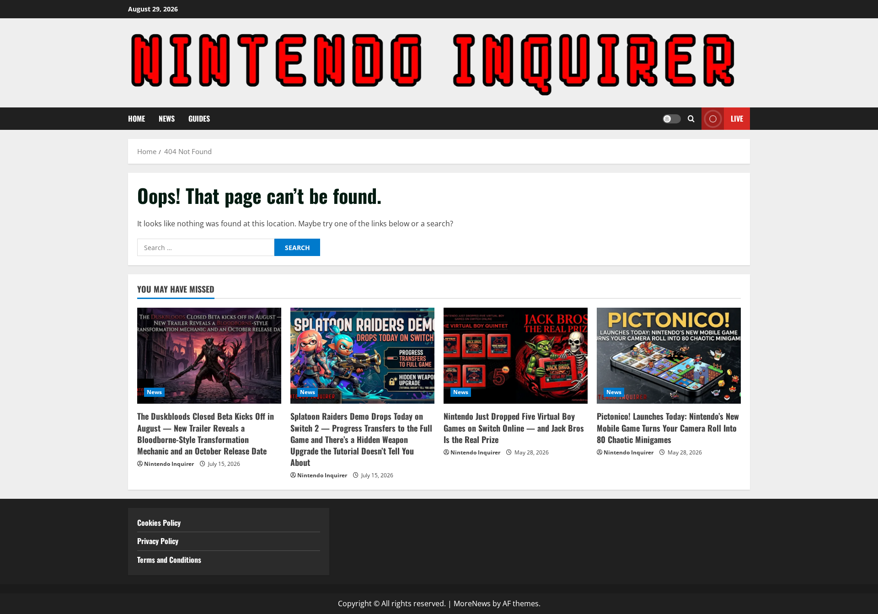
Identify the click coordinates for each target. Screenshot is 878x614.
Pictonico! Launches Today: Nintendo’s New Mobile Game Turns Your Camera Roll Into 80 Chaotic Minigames (668, 427)
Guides (199, 118)
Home (136, 118)
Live (737, 118)
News (167, 118)
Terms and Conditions (170, 559)
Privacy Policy (157, 540)
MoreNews (472, 603)
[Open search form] (691, 119)
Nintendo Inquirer (169, 464)
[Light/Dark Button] (672, 118)
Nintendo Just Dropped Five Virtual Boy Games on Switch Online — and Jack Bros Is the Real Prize (514, 427)
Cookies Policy (159, 522)
